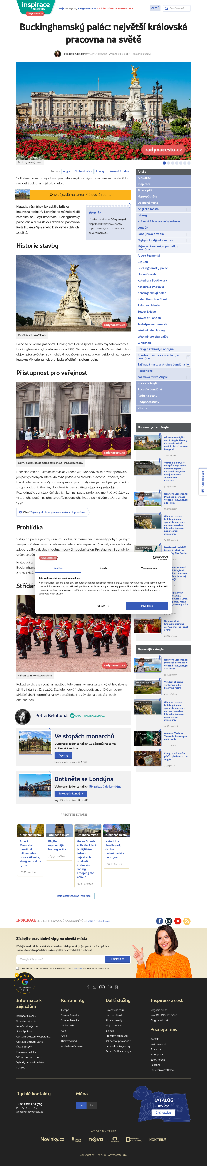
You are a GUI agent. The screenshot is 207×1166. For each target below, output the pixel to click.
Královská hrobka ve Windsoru (159, 221)
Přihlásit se (117, 959)
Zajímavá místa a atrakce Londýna (161, 364)
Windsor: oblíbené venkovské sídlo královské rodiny (173, 685)
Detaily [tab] (103, 568)
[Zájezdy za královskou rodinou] (35, 742)
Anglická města (148, 209)
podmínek (76, 968)
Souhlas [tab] (58, 568)
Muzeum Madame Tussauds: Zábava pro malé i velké (175, 736)
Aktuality (144, 178)
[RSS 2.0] (187, 921)
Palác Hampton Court (152, 299)
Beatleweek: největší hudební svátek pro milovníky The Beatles (175, 550)
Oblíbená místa (83, 171)
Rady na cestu (147, 395)
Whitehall (144, 343)
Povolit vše (147, 605)
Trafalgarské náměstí (152, 324)
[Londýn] (35, 785)
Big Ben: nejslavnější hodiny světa (57, 845)
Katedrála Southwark (152, 280)
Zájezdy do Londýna (71, 793)
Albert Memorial (149, 255)
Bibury (142, 215)
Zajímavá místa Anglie (153, 377)
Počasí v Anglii (147, 383)
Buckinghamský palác (153, 268)
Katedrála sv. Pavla (151, 286)
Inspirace (144, 184)
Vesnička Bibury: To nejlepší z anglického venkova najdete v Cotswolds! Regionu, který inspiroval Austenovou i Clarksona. (175, 472)
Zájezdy (63, 755)
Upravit (101, 605)
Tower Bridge (147, 311)
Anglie (66, 171)
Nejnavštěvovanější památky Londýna (158, 248)
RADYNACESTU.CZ (98, 920)
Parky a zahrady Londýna (156, 349)
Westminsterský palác (153, 336)
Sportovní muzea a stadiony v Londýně (158, 357)
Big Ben (143, 262)
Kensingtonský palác (152, 293)
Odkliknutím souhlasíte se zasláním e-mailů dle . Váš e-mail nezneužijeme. (65, 968)
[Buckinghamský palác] (103, 111)
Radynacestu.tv (148, 402)
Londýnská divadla (151, 234)
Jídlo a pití (145, 190)
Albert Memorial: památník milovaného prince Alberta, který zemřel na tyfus (30, 853)
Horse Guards (147, 274)
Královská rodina (119, 171)
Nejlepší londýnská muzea (155, 240)
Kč (81, 1105)
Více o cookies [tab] (149, 568)
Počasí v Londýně (150, 389)
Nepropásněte (147, 196)
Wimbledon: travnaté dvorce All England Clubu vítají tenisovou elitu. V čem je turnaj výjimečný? (175, 574)
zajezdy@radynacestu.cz (29, 1111)
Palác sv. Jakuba (149, 305)
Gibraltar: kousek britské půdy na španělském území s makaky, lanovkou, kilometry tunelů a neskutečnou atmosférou (174, 525)
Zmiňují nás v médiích (103, 1130)
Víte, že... (143, 408)
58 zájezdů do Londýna (105, 786)
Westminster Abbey (151, 330)
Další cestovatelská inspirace (73, 896)
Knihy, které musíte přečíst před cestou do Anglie (175, 757)
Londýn (100, 171)
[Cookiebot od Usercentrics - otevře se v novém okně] (155, 558)
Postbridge (145, 371)
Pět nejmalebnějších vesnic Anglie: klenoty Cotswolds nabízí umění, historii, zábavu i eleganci (176, 444)
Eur (92, 1105)
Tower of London (149, 318)
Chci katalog (163, 1112)
